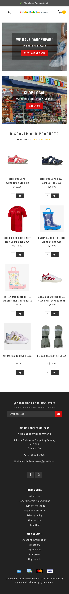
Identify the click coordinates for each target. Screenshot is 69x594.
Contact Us (34, 520)
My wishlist (34, 549)
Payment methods (34, 505)
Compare (34, 554)
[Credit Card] (29, 571)
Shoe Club (34, 525)
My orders (34, 544)
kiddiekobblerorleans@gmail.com (36, 461)
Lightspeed (21, 582)
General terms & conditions (34, 501)
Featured (23, 139)
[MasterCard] (40, 571)
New (35, 139)
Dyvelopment (47, 582)
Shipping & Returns (34, 510)
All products (35, 559)
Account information (34, 540)
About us (34, 106)
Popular (46, 139)
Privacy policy (35, 515)
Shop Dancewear (34, 53)
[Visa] (50, 571)
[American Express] (19, 571)
